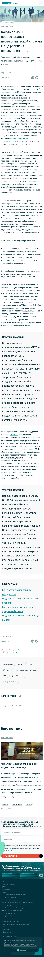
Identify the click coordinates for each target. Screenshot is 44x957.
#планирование (17, 804)
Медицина (8, 905)
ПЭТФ (20, 664)
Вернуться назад (8, 22)
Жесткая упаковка (11, 900)
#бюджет (5, 804)
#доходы (29, 804)
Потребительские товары (13, 910)
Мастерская (7, 738)
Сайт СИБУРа (6, 932)
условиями (8, 850)
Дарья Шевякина (17, 676)
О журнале (5, 929)
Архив (4, 927)
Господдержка (8, 664)
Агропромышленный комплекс (15, 894)
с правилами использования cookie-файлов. (20, 945)
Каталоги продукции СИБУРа (11, 921)
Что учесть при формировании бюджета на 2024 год (19, 765)
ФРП (4, 676)
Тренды (4, 887)
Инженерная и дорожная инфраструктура (19, 902)
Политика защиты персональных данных (15, 924)
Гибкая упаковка (10, 897)
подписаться (10, 856)
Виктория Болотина (10, 682)
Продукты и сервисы (9, 884)
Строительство (10, 913)
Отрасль (4, 892)
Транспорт (8, 916)
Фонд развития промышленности (26, 670)
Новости (4, 881)
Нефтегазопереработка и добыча (16, 908)
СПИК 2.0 (14, 435)
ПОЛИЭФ (31, 664)
